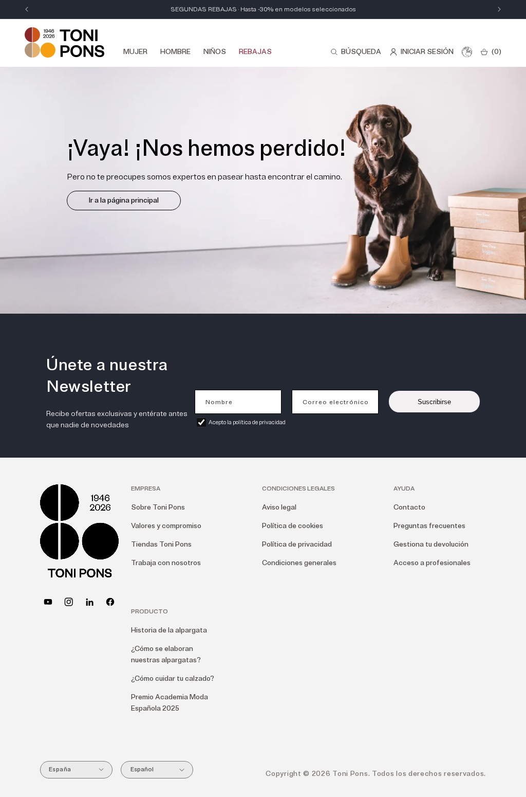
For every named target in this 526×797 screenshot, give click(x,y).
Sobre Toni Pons (158, 507)
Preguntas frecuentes (429, 525)
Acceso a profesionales (432, 562)
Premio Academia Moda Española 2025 (169, 703)
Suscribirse (434, 402)
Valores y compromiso (166, 525)
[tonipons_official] (69, 602)
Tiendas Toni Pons (161, 544)
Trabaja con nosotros (166, 562)
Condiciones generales (299, 562)
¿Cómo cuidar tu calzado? (172, 678)
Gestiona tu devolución (430, 544)
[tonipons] (90, 602)
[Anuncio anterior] (26, 9)
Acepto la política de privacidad (247, 422)
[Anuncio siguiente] (499, 9)
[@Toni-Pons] (48, 602)
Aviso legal (279, 507)
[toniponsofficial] (110, 602)
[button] (355, 52)
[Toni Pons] (64, 42)
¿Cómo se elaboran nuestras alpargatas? (166, 654)
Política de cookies (292, 525)
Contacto (409, 507)
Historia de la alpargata (169, 630)
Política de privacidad (297, 544)
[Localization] (467, 52)
